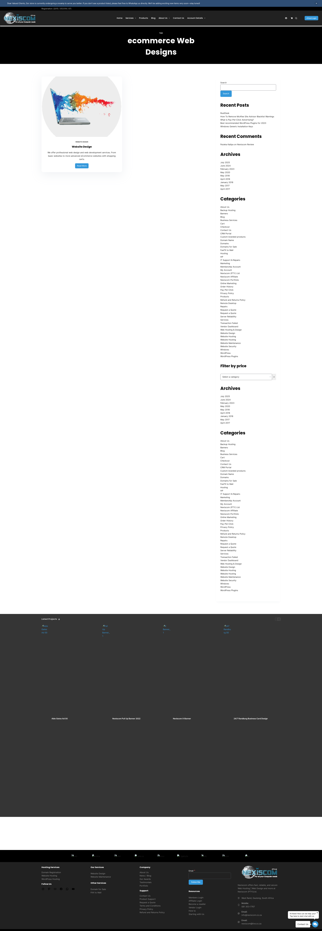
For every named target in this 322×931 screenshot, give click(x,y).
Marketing (225, 263)
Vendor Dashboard (229, 326)
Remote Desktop (228, 303)
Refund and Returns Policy (232, 300)
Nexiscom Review (245, 144)
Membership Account (230, 266)
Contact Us (178, 18)
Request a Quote (228, 310)
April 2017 (225, 189)
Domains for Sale (228, 246)
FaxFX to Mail (226, 250)
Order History (226, 286)
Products (143, 18)
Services (130, 18)
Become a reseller (197, 904)
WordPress (225, 353)
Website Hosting (228, 336)
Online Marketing (228, 283)
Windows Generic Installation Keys (236, 126)
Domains (224, 243)
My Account (226, 270)
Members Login (196, 897)
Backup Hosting (227, 210)
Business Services (228, 220)
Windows (224, 349)
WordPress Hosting (51, 879)
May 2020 (225, 172)
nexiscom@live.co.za (251, 923)
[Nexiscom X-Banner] (166, 718)
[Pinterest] (49, 889)
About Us (163, 18)
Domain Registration (51, 872)
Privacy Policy (227, 293)
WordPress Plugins (229, 356)
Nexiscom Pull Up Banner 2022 (126, 718)
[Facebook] (61, 889)
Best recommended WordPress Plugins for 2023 (243, 123)
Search (223, 82)
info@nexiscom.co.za (252, 915)
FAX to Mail (96, 892)
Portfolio (144, 885)
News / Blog (145, 875)
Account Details (195, 18)
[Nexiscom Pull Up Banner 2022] (106, 718)
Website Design (81, 142)
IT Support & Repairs (230, 260)
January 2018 (226, 182)
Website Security (228, 346)
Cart (222, 223)
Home (119, 18)
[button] (315, 924)
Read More (83, 165)
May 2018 (225, 175)
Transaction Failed (229, 323)
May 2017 (225, 185)
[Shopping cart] (292, 18)
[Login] (286, 18)
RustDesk (224, 113)
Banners (224, 213)
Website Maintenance (230, 343)
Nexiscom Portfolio (229, 280)
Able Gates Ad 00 (60, 718)
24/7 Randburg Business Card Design (251, 718)
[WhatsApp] (67, 889)
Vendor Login (195, 907)
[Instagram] (43, 889)
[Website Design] (82, 106)
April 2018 (225, 179)
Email (192, 871)
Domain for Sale (98, 889)
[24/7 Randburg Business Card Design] (227, 718)
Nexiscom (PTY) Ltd (230, 273)
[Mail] (55, 889)
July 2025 (225, 162)
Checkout (225, 227)
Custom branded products (233, 237)
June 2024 (225, 165)
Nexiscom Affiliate (229, 276)
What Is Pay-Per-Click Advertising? (237, 120)
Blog (153, 18)
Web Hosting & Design (231, 329)
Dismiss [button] (316, 3)
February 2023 (227, 169)
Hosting (224, 253)
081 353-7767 (248, 906)
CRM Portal (225, 233)
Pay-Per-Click (226, 290)
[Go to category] (274, 377)
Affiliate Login (195, 901)
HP (221, 257)
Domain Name (227, 240)
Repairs (223, 306)
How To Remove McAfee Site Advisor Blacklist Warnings (247, 116)
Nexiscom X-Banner (182, 718)
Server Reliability (228, 316)
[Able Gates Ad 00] (45, 718)
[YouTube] (73, 889)
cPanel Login (311, 18)
